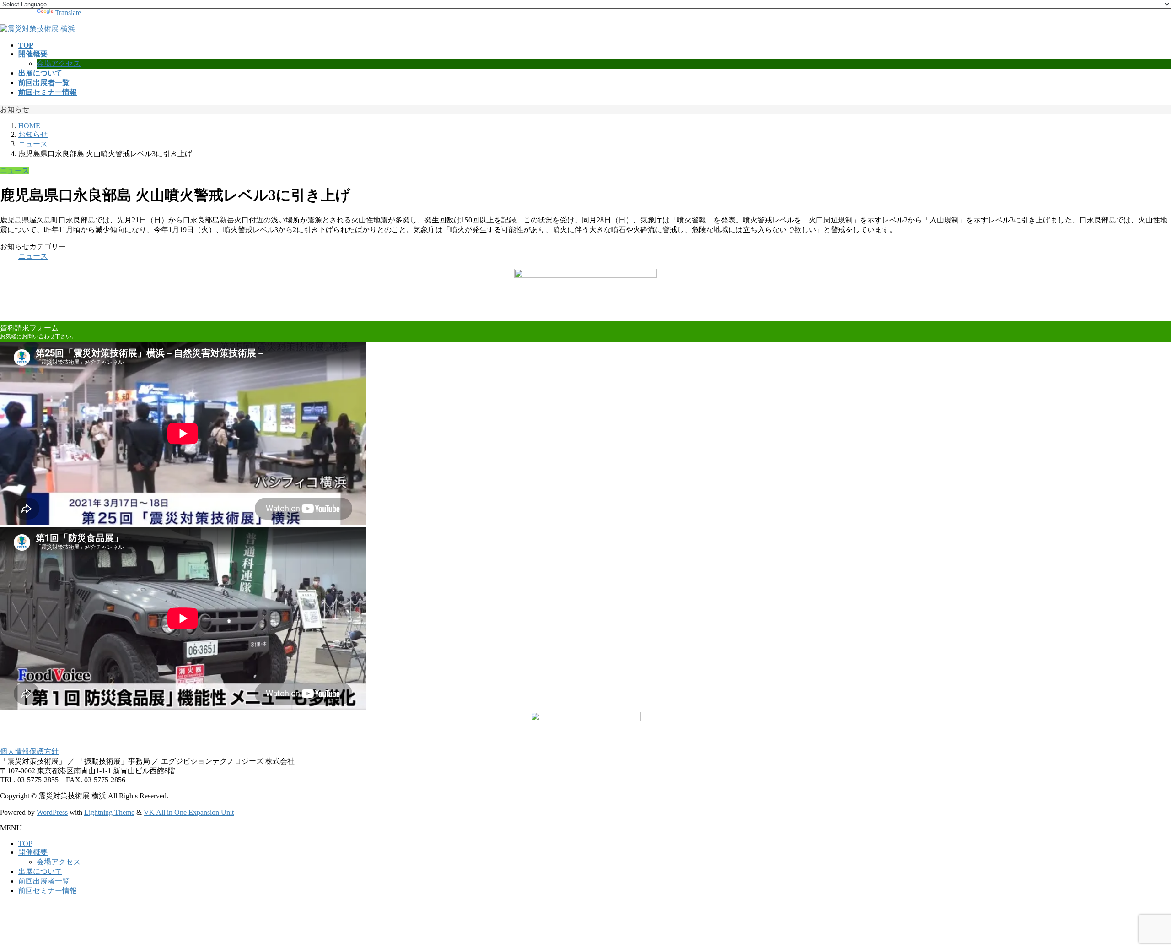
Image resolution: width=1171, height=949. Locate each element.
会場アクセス (59, 63)
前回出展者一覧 (44, 881)
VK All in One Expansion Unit (189, 812)
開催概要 (33, 852)
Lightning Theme (109, 812)
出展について (40, 871)
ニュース (14, 170)
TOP (25, 843)
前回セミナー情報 (47, 891)
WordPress (52, 812)
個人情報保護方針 (29, 751)
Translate (68, 12)
